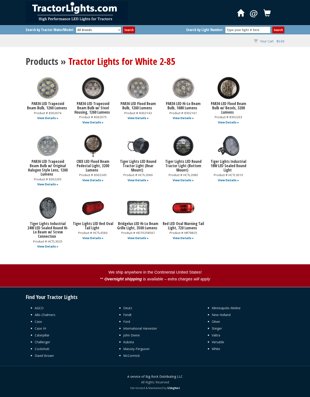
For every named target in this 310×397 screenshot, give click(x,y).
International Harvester (140, 328)
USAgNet (173, 388)
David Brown (44, 355)
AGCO (39, 308)
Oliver (216, 321)
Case (38, 321)
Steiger (217, 328)
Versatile (218, 342)
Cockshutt (42, 349)
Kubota (128, 342)
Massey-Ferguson (136, 349)
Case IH (40, 328)
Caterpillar (42, 335)
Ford (126, 321)
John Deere (131, 335)
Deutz (127, 308)
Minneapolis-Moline (226, 308)
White (216, 349)
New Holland (221, 315)
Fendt (127, 315)
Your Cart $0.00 (272, 41)
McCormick (131, 355)
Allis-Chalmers (45, 315)
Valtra (216, 335)
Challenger (42, 342)
